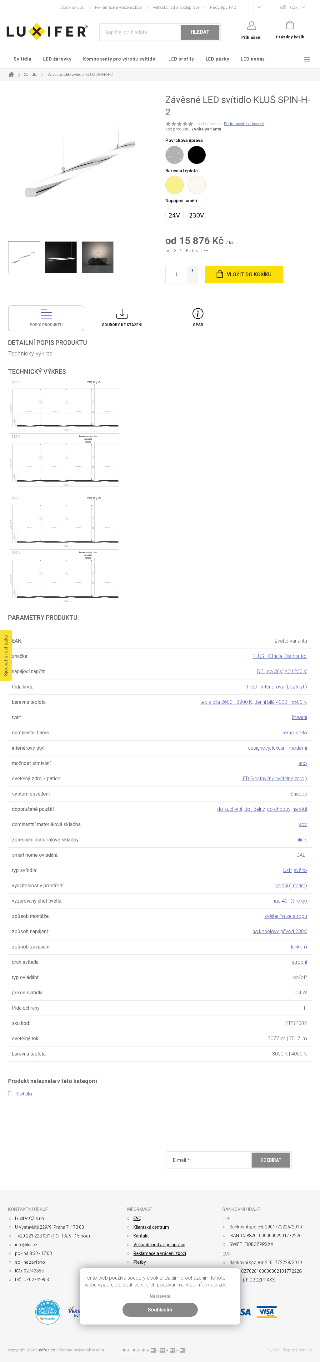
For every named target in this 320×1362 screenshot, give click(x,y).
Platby (139, 1262)
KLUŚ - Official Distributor (279, 656)
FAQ (137, 1218)
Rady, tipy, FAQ (223, 7)
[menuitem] (23, 59)
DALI (302, 855)
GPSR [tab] (198, 325)
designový (259, 748)
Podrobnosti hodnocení (244, 123)
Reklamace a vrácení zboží (118, 7)
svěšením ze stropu (285, 916)
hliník (302, 840)
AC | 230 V (295, 671)
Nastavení (160, 1296)
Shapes (298, 794)
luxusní (279, 748)
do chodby (278, 809)
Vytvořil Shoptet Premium (290, 1350)
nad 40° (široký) (289, 901)
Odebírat (271, 1160)
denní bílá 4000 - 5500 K (280, 702)
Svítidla (24, 1094)
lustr (287, 870)
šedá (301, 733)
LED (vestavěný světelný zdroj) (274, 778)
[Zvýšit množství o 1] (192, 270)
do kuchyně (229, 809)
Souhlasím (160, 1310)
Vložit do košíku (249, 274)
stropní (299, 962)
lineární (299, 717)
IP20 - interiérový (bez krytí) (277, 687)
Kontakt (141, 1235)
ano (302, 763)
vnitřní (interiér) (291, 886)
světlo (300, 870)
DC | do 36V (269, 671)
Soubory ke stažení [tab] (122, 325)
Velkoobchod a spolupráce (176, 7)
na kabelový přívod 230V (279, 931)
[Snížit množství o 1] (192, 279)
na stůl (299, 809)
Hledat (200, 32)
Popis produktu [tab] (46, 325)
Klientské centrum (151, 1227)
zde (222, 1285)
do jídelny (254, 809)
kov (303, 824)
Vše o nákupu (72, 7)
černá (288, 733)
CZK (294, 7)
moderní (298, 748)
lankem (299, 947)
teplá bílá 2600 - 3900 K (226, 702)
